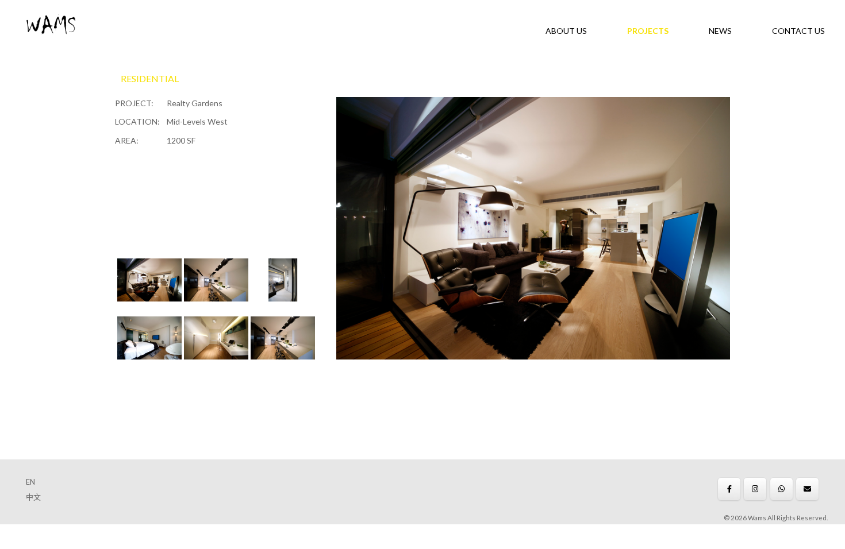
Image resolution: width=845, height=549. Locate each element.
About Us (566, 31)
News (720, 31)
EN (30, 481)
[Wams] (51, 26)
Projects (648, 31)
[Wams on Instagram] (755, 489)
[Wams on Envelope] (807, 489)
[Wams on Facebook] (729, 489)
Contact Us (798, 31)
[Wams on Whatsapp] (781, 489)
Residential (150, 78)
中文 (33, 496)
